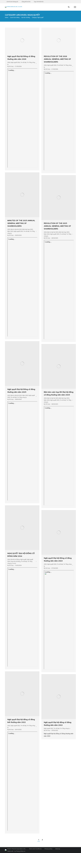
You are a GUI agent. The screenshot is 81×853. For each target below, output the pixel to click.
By (10, 66)
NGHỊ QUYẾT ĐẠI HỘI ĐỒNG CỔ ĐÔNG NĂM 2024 (21, 554)
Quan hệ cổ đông (15, 561)
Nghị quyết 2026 (15, 62)
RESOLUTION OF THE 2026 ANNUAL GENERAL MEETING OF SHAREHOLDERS (57, 59)
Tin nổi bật (23, 62)
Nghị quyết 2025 (18, 231)
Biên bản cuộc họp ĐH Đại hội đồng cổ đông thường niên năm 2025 (58, 393)
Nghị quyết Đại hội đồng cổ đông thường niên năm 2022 (57, 723)
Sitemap (57, 849)
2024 (8, 559)
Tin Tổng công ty (22, 397)
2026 (8, 62)
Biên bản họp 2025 (27, 229)
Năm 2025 (10, 231)
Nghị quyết (23, 559)
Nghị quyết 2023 (51, 564)
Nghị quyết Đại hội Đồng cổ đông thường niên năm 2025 (21, 390)
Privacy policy (48, 849)
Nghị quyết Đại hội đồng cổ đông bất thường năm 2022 (21, 720)
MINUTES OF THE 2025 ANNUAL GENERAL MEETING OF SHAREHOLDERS (21, 223)
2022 (8, 725)
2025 (8, 229)
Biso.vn (23, 851)
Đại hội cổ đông (15, 559)
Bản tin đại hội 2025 (16, 229)
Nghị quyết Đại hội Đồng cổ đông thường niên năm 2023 (58, 559)
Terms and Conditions (35, 849)
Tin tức (14, 563)
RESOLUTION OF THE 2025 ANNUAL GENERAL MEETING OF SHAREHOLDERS (57, 226)
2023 (45, 564)
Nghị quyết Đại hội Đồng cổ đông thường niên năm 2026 (21, 57)
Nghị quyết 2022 (15, 725)
